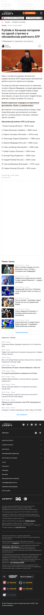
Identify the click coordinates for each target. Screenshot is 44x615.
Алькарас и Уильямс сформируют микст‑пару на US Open (22, 410)
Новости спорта (7, 440)
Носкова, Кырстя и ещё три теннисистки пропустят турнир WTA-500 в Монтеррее (19, 395)
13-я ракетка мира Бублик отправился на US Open (19, 373)
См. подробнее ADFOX (17, 562)
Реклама (5, 474)
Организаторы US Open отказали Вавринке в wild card (21, 368)
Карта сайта (6, 490)
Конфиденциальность (9, 482)
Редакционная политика (10, 478)
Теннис (4, 25)
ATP (9, 177)
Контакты (5, 466)
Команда (5, 470)
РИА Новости (15, 547)
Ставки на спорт (7, 444)
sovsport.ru (15, 543)
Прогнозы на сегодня (9, 458)
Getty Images (6, 547)
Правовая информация (9, 486)
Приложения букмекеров (10, 453)
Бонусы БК (5, 449)
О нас (4, 462)
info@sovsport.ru (30, 521)
